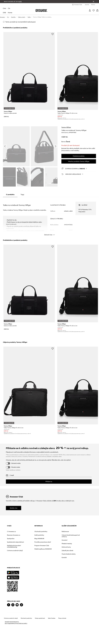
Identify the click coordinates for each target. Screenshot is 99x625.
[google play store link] (13, 572)
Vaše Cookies (51, 623)
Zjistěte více (13, 508)
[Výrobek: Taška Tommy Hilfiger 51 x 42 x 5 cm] (29, 385)
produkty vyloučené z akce (54, 456)
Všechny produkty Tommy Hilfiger (78, 161)
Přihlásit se (48, 481)
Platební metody (67, 543)
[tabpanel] (49, 217)
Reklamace (65, 531)
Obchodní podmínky (40, 531)
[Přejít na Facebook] (8, 605)
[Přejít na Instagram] (12, 605)
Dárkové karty (66, 547)
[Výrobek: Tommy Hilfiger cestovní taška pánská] (29, 71)
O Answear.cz (11, 531)
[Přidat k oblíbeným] (52, 34)
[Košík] (97, 10)
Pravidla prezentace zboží (42, 542)
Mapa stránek (62, 623)
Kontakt (64, 557)
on (9, 8)
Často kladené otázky (69, 554)
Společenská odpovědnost (15, 542)
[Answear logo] (41, 10)
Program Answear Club (41, 545)
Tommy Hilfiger (66, 127)
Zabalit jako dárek (67, 550)
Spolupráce (10, 538)
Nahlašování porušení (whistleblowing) (14, 546)
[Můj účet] (90, 10)
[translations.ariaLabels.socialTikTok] (21, 605)
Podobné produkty (78, 156)
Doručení (64, 540)
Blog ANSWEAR (39, 538)
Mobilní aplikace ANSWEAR (43, 549)
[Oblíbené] (93, 10)
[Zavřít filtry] (93, 1)
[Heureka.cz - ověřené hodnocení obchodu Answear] (17, 612)
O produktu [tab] (10, 194)
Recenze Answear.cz (13, 535)
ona (4, 8)
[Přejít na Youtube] (17, 605)
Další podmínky (39, 535)
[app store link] (13, 577)
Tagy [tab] (22, 194)
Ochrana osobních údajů (15, 550)
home (10, 13)
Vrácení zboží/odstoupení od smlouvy (71, 535)
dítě (4, 13)
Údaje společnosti (40, 623)
